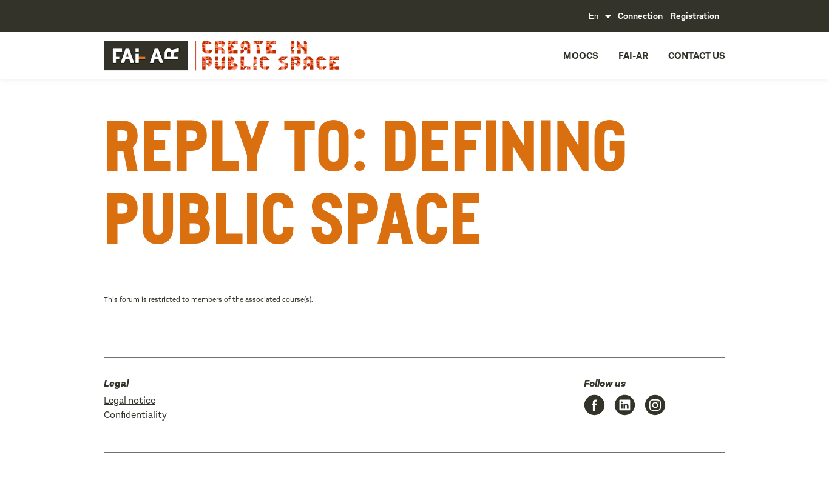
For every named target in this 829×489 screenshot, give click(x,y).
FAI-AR (633, 55)
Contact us (696, 55)
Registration (695, 16)
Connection (640, 16)
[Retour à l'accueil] (187, 56)
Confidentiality (135, 414)
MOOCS (580, 55)
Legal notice (129, 400)
